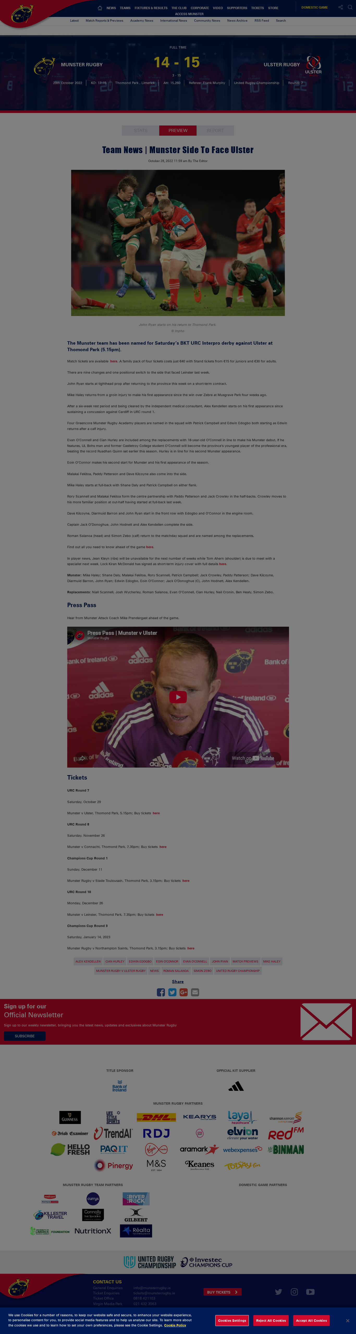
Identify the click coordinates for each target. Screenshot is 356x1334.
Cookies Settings (232, 1320)
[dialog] (178, 1320)
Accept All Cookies (311, 1320)
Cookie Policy (175, 1325)
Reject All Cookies (271, 1320)
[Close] (347, 1320)
